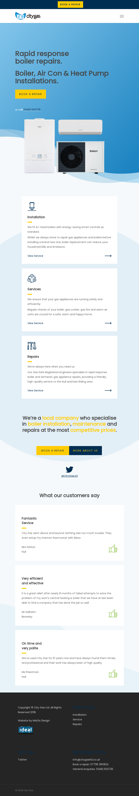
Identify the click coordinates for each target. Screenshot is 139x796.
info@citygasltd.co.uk (86, 759)
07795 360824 (99, 764)
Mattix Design (41, 720)
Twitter (22, 759)
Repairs (77, 724)
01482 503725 (32, 109)
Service (77, 719)
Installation (80, 715)
